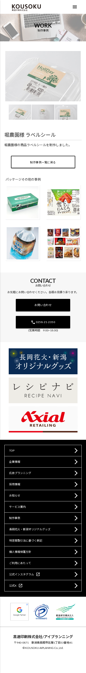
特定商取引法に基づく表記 (25, 540)
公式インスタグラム (24, 574)
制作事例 (14, 518)
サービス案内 (17, 506)
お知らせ (14, 495)
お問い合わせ (43, 305)
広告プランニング (20, 473)
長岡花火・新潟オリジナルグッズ (29, 529)
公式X (16, 585)
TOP (11, 450)
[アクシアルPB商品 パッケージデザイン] (63, 243)
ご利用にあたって (20, 563)
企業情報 (14, 461)
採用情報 (14, 484)
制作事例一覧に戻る (43, 162)
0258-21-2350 (43, 322)
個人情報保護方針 (20, 552)
